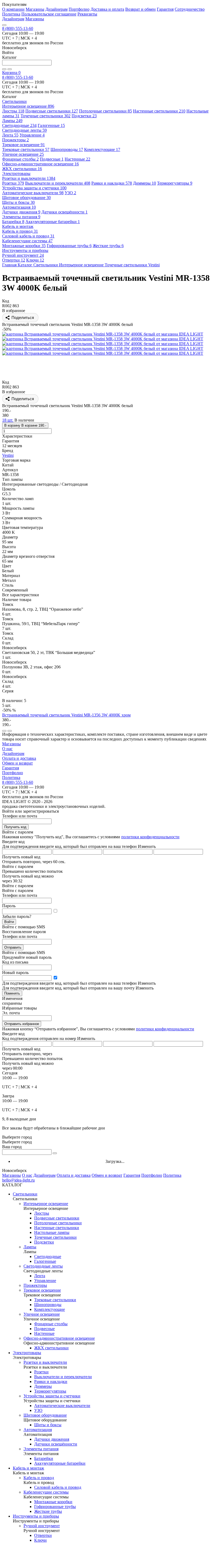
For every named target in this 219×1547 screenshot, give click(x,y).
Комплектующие (102, 149)
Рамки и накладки (111, 183)
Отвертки (13, 260)
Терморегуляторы (174, 183)
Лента (10, 135)
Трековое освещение (23, 144)
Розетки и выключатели (28, 178)
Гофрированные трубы (69, 245)
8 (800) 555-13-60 (17, 28)
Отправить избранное (21, 1024)
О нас (7, 748)
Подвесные (52, 159)
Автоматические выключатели (33, 192)
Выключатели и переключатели (57, 183)
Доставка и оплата (107, 9)
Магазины (35, 9)
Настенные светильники (159, 111)
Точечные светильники (46, 116)
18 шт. (7, 420)
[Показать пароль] (55, 911)
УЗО (70, 192)
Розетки (13, 183)
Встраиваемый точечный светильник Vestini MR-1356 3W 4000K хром (66, 715)
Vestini (8, 455)
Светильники (25, 1194)
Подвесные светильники (51, 111)
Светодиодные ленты (24, 130)
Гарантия (165, 9)
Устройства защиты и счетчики (34, 188)
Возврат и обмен (140, 9)
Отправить (12, 947)
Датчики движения (21, 212)
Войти (9, 922)
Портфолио (79, 9)
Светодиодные (19, 125)
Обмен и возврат (17, 763)
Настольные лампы (51, 1232)
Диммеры (144, 183)
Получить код (15, 827)
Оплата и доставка (19, 758)
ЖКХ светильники (22, 168)
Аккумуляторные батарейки (52, 221)
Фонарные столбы (20, 159)
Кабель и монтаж (28, 1468)
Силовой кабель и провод (28, 236)
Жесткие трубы (108, 245)
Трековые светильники (25, 149)
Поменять (12, 993)
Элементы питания (21, 217)
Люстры (13, 111)
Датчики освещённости (64, 212)
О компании (13, 9)
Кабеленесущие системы (27, 241)
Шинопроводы (66, 149)
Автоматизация (19, 207)
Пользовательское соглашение (48, 14)
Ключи (35, 260)
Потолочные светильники (105, 111)
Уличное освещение (23, 154)
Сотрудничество (190, 9)
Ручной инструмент (23, 255)
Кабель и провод (20, 231)
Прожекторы (15, 140)
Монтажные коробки (24, 245)
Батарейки (13, 221)
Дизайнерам (56, 9)
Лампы (12, 120)
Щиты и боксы (18, 202)
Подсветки (84, 116)
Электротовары (27, 1352)
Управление (32, 135)
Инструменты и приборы (36, 1516)
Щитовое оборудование (26, 197)
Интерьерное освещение (28, 106)
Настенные (77, 159)
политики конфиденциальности (150, 837)
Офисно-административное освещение (40, 164)
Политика (11, 14)
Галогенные (51, 125)
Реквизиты (87, 14)
